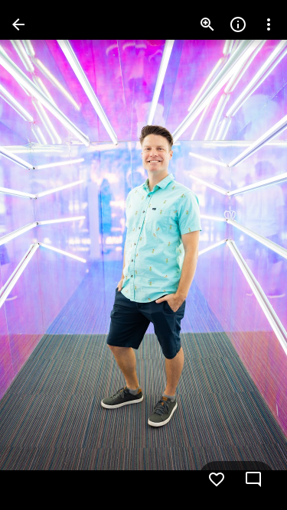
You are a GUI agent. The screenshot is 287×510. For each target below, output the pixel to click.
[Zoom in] (207, 24)
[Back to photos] (18, 24)
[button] (42, 255)
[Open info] (238, 24)
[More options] (268, 24)
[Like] (216, 479)
